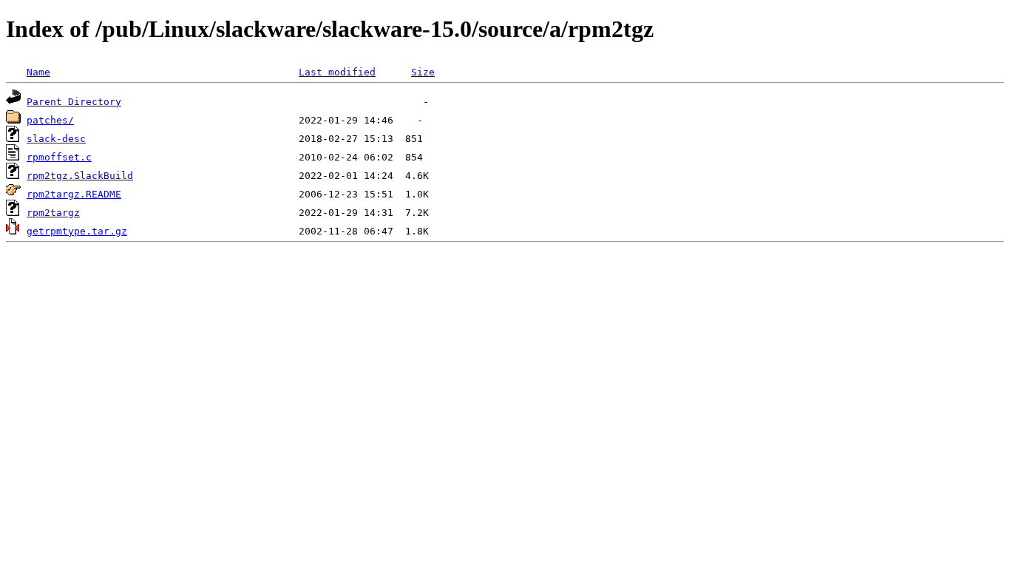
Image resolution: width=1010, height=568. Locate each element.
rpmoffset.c (59, 157)
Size (423, 72)
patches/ (50, 120)
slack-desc (56, 138)
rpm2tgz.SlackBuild (80, 175)
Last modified (337, 72)
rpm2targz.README (74, 194)
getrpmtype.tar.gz (77, 231)
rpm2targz (53, 212)
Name (38, 72)
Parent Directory (74, 101)
